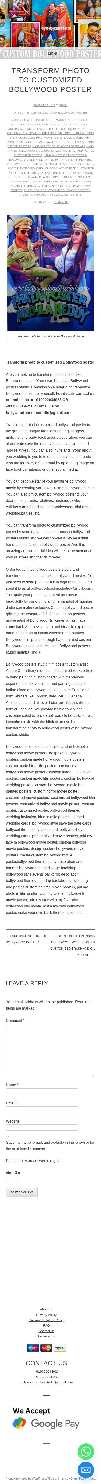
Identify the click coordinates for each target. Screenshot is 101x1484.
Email (12, 1103)
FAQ (46, 1325)
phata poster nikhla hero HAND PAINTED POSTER (57, 181)
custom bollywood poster (40, 129)
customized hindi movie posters (41, 137)
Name (12, 1085)
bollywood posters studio (70, 120)
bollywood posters (33, 120)
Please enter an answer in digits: (33, 1161)
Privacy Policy (46, 1315)
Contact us (46, 1331)
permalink (61, 202)
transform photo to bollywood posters (50, 194)
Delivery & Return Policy (46, 1320)
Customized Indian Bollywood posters (59, 112)
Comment (15, 1021)
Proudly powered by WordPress (26, 1478)
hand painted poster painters (52, 164)
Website (12, 1121)
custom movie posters (77, 129)
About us (46, 1309)
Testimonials (46, 1336)
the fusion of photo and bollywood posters (57, 190)
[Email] (86, 1470)
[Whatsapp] (86, 1451)
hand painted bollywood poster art (58, 146)
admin (63, 105)
